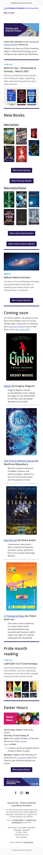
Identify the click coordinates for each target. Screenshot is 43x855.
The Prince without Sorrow (19, 460)
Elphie (7, 386)
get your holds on (18, 326)
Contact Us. (28, 842)
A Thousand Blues (14, 616)
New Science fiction (15, 187)
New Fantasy (11, 124)
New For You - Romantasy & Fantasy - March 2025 (20, 69)
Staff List (8, 64)
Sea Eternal (10, 540)
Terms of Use (12, 803)
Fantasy (33, 41)
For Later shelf (22, 329)
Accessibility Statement (21, 805)
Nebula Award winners (17, 277)
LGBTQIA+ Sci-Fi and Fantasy (20, 663)
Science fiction (10, 44)
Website (7, 274)
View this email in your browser (21, 3)
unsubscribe (18, 820)
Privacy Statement (28, 803)
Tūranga (21, 757)
